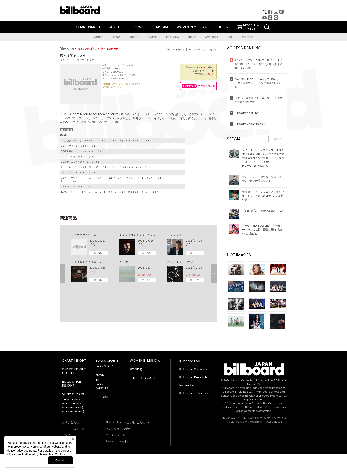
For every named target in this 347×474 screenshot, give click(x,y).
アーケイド (126, 262)
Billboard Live (189, 361)
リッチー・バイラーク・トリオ (77, 59)
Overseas (211, 37)
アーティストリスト (74, 428)
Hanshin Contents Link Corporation (251, 380)
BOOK (220, 27)
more (277, 139)
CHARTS (115, 27)
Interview (172, 37)
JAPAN (99, 384)
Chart (98, 37)
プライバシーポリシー (119, 435)
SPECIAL (162, 27)
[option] (138, 258)
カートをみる (177, 49)
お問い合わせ (70, 422)
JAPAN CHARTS (71, 399)
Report (133, 37)
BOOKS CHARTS (107, 360)
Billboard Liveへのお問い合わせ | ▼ (127, 422)
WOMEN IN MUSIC (190, 27)
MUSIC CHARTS (73, 394)
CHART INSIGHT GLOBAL (74, 371)
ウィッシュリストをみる (204, 49)
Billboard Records (193, 377)
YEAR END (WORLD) (73, 411)
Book (230, 37)
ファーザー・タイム (83, 235)
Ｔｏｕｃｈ (174, 235)
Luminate (186, 385)
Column (152, 37)
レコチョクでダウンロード (198, 86)
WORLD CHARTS (71, 403)
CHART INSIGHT (88, 27)
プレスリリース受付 (118, 428)
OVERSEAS (102, 388)
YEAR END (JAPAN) (72, 407)
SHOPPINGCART (251, 26)
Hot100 (115, 37)
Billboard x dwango (194, 393)
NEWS (138, 27)
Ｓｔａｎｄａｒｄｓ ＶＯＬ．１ (92, 262)
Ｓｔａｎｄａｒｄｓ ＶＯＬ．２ (140, 235)
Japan (192, 37)
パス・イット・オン (180, 262)
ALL (97, 380)
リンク (66, 435)
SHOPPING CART (142, 378)
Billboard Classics (193, 369)
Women (247, 37)
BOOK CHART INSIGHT (72, 384)
